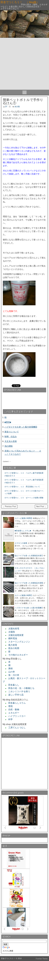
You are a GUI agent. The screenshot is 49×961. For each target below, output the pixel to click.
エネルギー (12, 713)
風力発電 (11, 645)
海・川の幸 (12, 675)
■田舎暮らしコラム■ (23, 531)
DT (6, 107)
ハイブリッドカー (16, 716)
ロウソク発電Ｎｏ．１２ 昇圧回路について (23, 487)
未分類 (17, 107)
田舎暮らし (12, 685)
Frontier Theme (42, 958)
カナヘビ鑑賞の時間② (23, 518)
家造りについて (11, 432)
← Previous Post (9, 506)
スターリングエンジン (18, 642)
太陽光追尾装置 (15, 635)
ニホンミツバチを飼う (18, 691)
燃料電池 (11, 638)
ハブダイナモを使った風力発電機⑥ (20, 427)
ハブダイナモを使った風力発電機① (29, 608)
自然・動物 (12, 709)
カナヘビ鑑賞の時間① (23, 595)
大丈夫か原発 (10, 441)
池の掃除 (8, 446)
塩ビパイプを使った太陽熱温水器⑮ (29, 583)
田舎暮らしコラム (16, 703)
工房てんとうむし (16, 727)
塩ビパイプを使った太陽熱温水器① (29, 556)
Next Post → (41, 506)
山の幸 (10, 672)
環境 (9, 706)
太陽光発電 (12, 628)
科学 (9, 719)
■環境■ (7, 422)
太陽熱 (10, 632)
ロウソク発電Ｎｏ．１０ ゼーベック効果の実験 (23, 498)
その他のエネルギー (17, 655)
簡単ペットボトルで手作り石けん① (23, 101)
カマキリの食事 (21, 543)
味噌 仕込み (10, 436)
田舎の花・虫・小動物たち (20, 688)
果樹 (9, 668)
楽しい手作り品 (15, 695)
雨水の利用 (12, 648)
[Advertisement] (24, 63)
